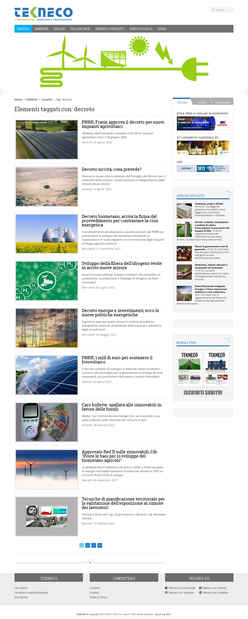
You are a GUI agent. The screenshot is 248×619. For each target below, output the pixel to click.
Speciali (182, 102)
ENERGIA (23, 29)
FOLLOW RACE (80, 29)
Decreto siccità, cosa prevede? (111, 169)
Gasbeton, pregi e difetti (209, 203)
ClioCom (81, 614)
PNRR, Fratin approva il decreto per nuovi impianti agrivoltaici (123, 124)
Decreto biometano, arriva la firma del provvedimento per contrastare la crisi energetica (120, 220)
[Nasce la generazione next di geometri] (184, 253)
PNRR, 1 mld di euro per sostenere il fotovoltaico (117, 360)
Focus (202, 102)
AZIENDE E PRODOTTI (109, 29)
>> (99, 545)
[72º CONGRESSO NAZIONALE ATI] (203, 147)
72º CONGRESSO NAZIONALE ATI (198, 137)
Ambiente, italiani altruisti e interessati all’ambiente (211, 266)
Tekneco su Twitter (214, 588)
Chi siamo (21, 588)
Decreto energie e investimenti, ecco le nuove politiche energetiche (120, 313)
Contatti (95, 588)
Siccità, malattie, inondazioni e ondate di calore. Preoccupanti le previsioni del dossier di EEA (212, 226)
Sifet (180, 162)
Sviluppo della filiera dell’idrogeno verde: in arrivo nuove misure (122, 265)
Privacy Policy (98, 597)
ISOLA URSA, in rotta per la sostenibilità (202, 113)
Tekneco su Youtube (180, 592)
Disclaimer (21, 597)
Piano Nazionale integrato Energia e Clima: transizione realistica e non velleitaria (211, 289)
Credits (94, 592)
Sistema (47, 99)
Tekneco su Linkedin (215, 592)
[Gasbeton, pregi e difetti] (184, 210)
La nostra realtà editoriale (31, 592)
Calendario (223, 102)
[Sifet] (203, 168)
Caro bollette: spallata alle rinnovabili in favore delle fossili (121, 407)
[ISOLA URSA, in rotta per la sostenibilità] (203, 123)
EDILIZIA (59, 29)
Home (18, 99)
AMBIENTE (41, 29)
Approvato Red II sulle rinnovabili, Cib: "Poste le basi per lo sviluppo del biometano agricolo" (120, 456)
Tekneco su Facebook (181, 588)
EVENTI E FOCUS (141, 29)
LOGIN (162, 29)
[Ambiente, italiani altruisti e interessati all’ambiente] (184, 272)
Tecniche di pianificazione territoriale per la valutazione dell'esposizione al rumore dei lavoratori (123, 503)
